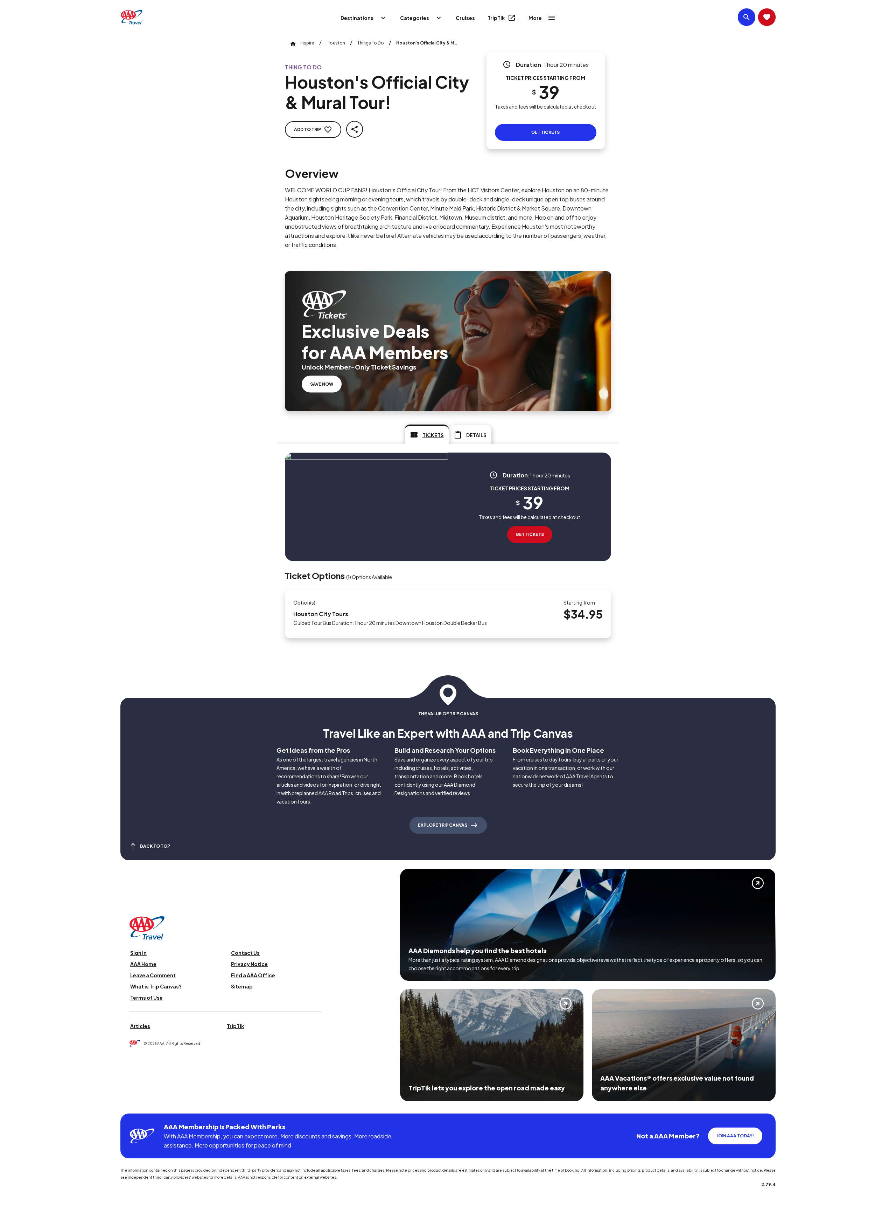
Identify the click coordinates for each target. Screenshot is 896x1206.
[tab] (427, 434)
